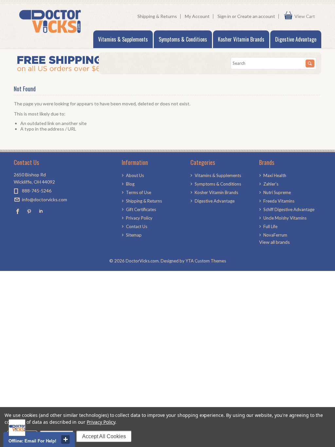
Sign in (224, 16)
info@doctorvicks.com (44, 199)
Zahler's (270, 184)
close (65, 439)
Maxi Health (274, 175)
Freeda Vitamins (278, 201)
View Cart (306, 16)
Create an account (256, 16)
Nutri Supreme (277, 192)
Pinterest (29, 211)
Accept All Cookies (104, 436)
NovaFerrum (275, 235)
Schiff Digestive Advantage (288, 209)
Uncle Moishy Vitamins (285, 218)
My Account (197, 16)
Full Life (270, 226)
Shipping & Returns (157, 16)
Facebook (18, 211)
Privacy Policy (101, 422)
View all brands (274, 242)
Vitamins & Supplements (123, 39)
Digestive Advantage (295, 39)
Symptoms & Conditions (183, 39)
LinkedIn (41, 211)
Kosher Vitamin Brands (241, 39)
